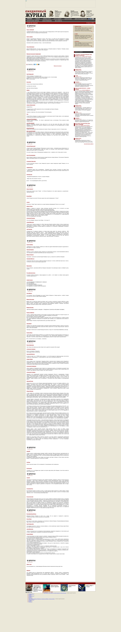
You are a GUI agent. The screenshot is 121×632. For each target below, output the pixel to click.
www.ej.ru (29, 18)
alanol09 (28, 451)
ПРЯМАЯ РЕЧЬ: (78, 26)
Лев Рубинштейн (30, 74)
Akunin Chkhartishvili (31, 105)
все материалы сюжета (88, 143)
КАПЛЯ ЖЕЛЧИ (68, 18)
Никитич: (28, 570)
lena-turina (29, 82)
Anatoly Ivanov (30, 280)
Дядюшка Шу (29, 174)
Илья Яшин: (29, 519)
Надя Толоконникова (31, 155)
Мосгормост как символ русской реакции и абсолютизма (55, 593)
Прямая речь (78, 69)
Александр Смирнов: (31, 349)
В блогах (77, 82)
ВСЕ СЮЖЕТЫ (58, 20)
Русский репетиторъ (31, 272)
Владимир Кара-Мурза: (31, 513)
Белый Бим (29, 196)
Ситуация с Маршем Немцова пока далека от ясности (83, 55)
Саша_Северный (30, 29)
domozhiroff (29, 323)
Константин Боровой (31, 131)
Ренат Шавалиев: (30, 345)
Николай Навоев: (30, 249)
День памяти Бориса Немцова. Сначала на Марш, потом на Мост (42, 598)
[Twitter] (36, 64)
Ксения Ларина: (30, 534)
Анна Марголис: (30, 529)
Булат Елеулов (30, 496)
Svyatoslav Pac (30, 488)
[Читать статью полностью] (83, 31)
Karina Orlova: (29, 332)
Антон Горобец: (30, 244)
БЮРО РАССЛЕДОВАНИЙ (81, 18)
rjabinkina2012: (30, 167)
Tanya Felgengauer (30, 46)
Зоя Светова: (29, 229)
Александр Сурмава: (31, 372)
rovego (28, 202)
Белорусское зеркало (33, 20)
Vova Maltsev (29, 293)
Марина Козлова (30, 307)
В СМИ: (76, 33)
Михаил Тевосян (30, 254)
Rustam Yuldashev (30, 312)
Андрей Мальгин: (30, 222)
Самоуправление (47, 20)
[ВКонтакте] (34, 64)
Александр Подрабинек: (32, 119)
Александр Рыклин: (31, 218)
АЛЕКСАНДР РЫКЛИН (86, 56)
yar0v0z (28, 477)
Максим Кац (29, 265)
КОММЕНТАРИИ (47, 18)
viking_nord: (29, 564)
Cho (27, 114)
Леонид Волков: (30, 391)
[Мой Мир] (38, 64)
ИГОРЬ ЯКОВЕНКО (86, 90)
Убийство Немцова (32, 23)
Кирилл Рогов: (30, 206)
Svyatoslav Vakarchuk (31, 161)
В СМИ (76, 75)
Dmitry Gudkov (30, 36)
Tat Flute (28, 462)
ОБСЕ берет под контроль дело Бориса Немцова (82, 124)
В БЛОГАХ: (77, 41)
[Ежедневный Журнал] (35, 16)
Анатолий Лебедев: (31, 354)
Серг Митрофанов (30, 123)
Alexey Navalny (30, 189)
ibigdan (28, 90)
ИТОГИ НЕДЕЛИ (57, 18)
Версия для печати (57, 65)
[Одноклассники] (37, 64)
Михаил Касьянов (30, 299)
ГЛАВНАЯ (37, 18)
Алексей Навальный (31, 146)
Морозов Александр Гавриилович (34, 53)
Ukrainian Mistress (30, 258)
